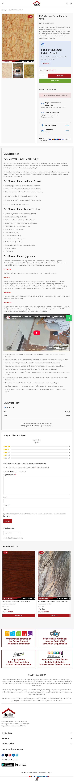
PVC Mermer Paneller (16, 10)
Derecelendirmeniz (10, 471)
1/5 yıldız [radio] (19, 471)
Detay (67, 125)
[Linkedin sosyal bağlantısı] (52, 89)
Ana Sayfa (4, 10)
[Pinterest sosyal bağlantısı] (50, 89)
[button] (4, 38)
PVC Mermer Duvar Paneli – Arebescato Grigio (53, 601)
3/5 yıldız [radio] (22, 471)
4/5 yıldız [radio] (23, 471)
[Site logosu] (36, 3)
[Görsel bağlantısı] (8, 713)
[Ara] (67, 3)
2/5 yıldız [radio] (20, 471)
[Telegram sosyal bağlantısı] (55, 89)
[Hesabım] (71, 3)
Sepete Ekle (59, 75)
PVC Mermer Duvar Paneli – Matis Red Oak (16, 601)
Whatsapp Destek (27, 426)
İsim (5, 497)
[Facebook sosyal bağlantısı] (45, 89)
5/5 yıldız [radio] (25, 471)
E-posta (6, 505)
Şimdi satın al (55, 80)
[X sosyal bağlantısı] (47, 89)
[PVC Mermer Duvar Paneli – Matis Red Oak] (18, 575)
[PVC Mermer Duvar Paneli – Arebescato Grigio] (54, 575)
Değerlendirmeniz (9, 475)
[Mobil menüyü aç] (2, 3)
